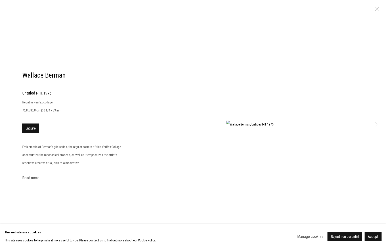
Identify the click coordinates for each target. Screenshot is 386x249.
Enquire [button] (31, 128)
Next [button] (376, 124)
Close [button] (376, 10)
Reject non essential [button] (345, 237)
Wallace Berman (44, 75)
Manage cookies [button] (310, 236)
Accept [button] (373, 237)
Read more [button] (30, 177)
